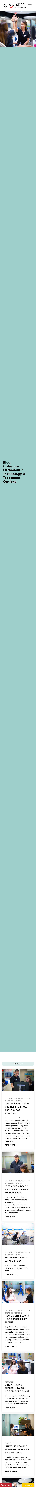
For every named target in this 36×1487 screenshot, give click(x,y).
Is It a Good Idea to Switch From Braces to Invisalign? (17, 1189)
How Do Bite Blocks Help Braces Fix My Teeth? (17, 1319)
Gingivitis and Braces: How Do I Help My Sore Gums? (17, 1388)
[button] (30, 5)
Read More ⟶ (11, 1145)
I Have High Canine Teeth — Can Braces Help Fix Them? (17, 1449)
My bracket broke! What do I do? (16, 1259)
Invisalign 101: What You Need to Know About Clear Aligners (17, 1109)
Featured (9, 1382)
